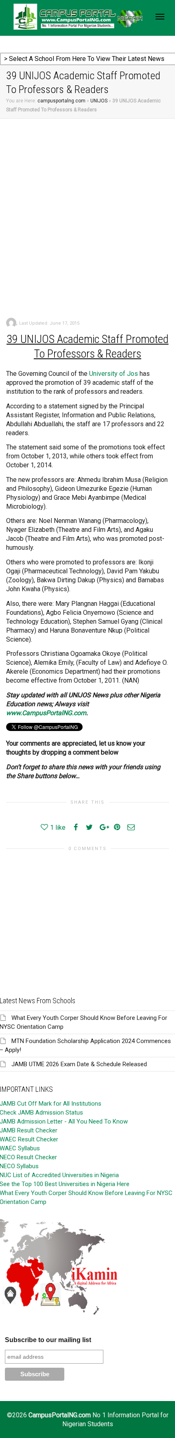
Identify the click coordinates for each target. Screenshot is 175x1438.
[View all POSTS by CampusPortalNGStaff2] (11, 322)
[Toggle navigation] (160, 17)
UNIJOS (98, 101)
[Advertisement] (87, 210)
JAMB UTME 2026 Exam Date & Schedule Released (79, 1064)
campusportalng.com (61, 101)
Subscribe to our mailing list (48, 1339)
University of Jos (113, 373)
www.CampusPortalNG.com (46, 713)
